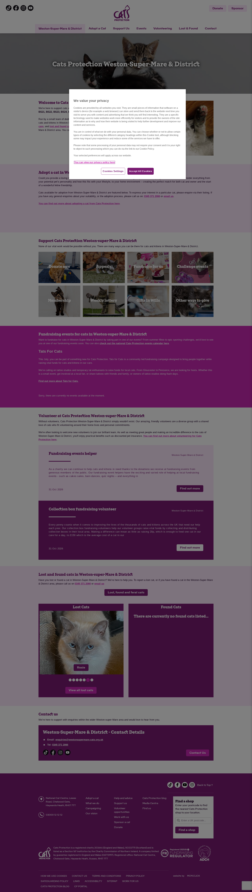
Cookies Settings (113, 171)
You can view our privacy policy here (94, 162)
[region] (127, 134)
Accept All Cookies (140, 171)
